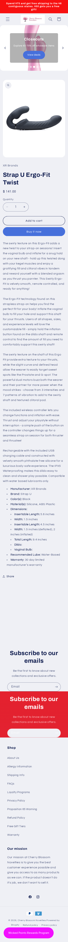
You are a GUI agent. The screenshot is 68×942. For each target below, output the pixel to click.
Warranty (13, 835)
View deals (34, 55)
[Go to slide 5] (41, 67)
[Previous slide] (5, 48)
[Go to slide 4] (37, 67)
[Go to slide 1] (27, 67)
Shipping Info (15, 775)
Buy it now (34, 231)
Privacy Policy (16, 800)
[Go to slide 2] (31, 67)
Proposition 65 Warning (22, 809)
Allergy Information (19, 766)
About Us (13, 758)
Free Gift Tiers (16, 826)
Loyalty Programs (18, 792)
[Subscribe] (56, 686)
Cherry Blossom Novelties (32, 920)
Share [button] (10, 576)
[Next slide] (63, 48)
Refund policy (30, 925)
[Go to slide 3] (34, 67)
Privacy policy (49, 925)
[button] (7, 19)
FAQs (10, 783)
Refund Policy (16, 817)
